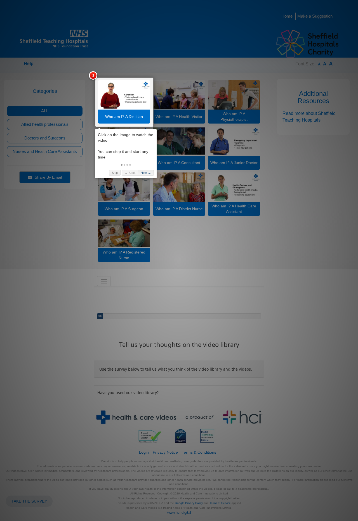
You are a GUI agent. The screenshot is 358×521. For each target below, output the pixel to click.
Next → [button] (146, 172)
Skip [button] (115, 172)
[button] (122, 165)
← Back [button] (130, 172)
